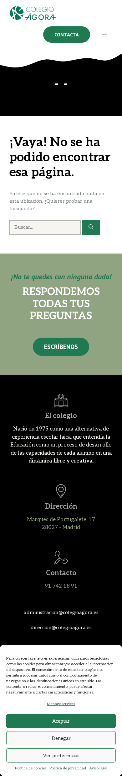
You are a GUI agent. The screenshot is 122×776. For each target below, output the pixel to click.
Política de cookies (30, 768)
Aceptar (61, 721)
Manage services (61, 704)
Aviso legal (98, 768)
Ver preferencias (61, 755)
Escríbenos (61, 347)
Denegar (61, 738)
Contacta (66, 34)
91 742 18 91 (61, 586)
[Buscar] (91, 227)
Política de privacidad (67, 768)
